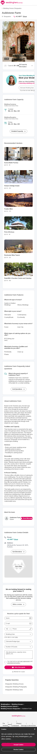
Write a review (17, 604)
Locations (29, 725)
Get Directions (17, 551)
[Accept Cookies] (35, 729)
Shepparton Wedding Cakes (14, 690)
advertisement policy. (13, 663)
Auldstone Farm (15, 517)
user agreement (25, 661)
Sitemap (23, 725)
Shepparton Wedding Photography (16, 687)
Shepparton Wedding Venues (14, 684)
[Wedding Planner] (11, 82)
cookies (8, 739)
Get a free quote (20, 667)
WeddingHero (5, 704)
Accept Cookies (18, 744)
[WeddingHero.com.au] (11, 3)
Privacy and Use (18, 726)
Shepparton (7, 16)
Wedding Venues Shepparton (12, 8)
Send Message (28, 518)
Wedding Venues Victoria (9, 706)
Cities (34, 725)
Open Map (18, 566)
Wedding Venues (17, 704)
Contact (13, 725)
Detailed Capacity (17, 131)
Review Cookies (18, 749)
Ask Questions (17, 389)
